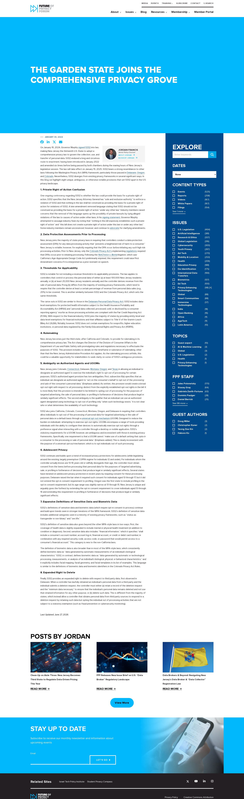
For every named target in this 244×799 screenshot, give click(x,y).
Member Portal (203, 12)
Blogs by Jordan (126, 158)
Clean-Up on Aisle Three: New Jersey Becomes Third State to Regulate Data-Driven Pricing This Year (55, 679)
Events (155, 3)
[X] (187, 781)
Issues (130, 12)
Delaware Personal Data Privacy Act (106, 301)
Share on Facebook (42, 142)
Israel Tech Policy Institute (71, 781)
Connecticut (73, 369)
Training (166, 3)
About (115, 12)
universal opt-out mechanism (96, 418)
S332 (88, 147)
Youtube (196, 781)
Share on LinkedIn (48, 142)
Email (33, 753)
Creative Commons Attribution (198, 797)
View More (122, 702)
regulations (131, 251)
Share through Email (60, 142)
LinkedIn (204, 781)
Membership (179, 12)
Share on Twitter (54, 142)
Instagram (212, 781)
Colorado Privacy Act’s (101, 251)
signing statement (111, 217)
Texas (115, 369)
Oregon (140, 172)
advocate (114, 228)
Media (145, 3)
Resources (158, 12)
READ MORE (38, 688)
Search (209, 3)
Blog (144, 12)
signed (81, 147)
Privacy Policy (171, 797)
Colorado (48, 176)
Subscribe (182, 3)
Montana (94, 369)
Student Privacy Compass (99, 781)
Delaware (131, 172)
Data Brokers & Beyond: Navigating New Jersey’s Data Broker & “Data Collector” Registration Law (184, 679)
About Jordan (125, 155)
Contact (195, 3)
